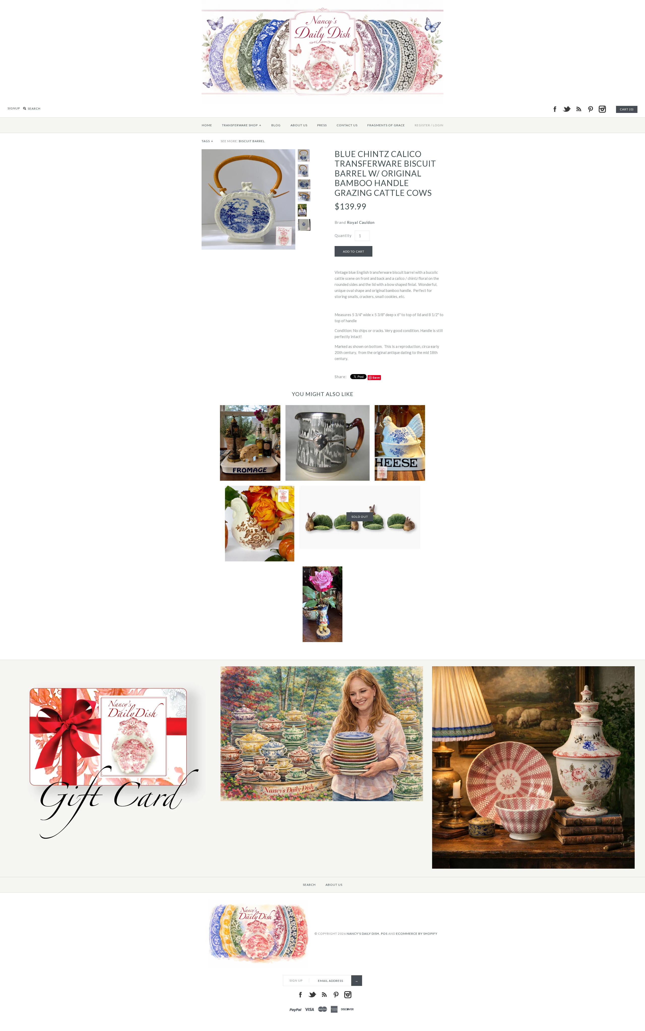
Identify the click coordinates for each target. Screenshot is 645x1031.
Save (376, 377)
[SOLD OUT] (359, 489)
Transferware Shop (241, 125)
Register (422, 125)
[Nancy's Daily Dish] (322, 3)
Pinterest (590, 109)
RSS (578, 109)
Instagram (602, 109)
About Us (299, 125)
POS (384, 933)
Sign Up (296, 980)
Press (322, 125)
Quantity (343, 235)
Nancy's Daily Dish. (363, 933)
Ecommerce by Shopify (416, 933)
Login (438, 125)
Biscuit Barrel (252, 141)
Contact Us (347, 125)
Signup (14, 108)
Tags (207, 141)
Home (207, 125)
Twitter (566, 109)
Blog (276, 125)
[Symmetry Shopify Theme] (110, 845)
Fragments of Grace (386, 125)
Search (309, 885)
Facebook (554, 109)
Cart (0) (627, 109)
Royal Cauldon (361, 222)
